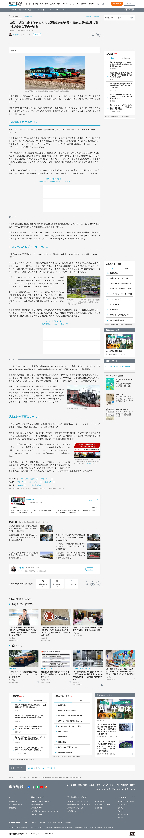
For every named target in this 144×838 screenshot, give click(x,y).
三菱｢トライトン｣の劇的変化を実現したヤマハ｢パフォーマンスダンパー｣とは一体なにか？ (23, 674)
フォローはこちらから (90, 463)
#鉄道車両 (20, 482)
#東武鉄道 (20, 485)
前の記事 (89, 17)
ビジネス (13, 10)
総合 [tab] (112, 58)
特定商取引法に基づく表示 (63, 827)
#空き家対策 (126, 366)
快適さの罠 (120, 394)
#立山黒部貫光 (33, 485)
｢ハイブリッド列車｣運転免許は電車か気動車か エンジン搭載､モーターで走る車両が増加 (70, 546)
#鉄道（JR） (48, 482)
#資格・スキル (45, 479)
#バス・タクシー (34, 482)
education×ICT (14, 801)
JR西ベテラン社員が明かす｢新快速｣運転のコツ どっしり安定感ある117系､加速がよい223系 (70, 537)
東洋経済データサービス (75, 808)
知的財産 (49, 827)
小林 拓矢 (16, 35)
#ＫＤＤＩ (109, 366)
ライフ (48, 10)
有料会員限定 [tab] (126, 58)
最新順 (35, 4)
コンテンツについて (124, 804)
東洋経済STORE (36, 808)
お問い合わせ (108, 827)
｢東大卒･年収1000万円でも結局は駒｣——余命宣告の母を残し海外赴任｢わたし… (121, 64)
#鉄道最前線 (28, 17)
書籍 (90, 4)
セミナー (73, 4)
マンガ (65, 4)
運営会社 (33, 822)
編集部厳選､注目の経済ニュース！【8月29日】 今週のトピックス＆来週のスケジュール (56, 674)
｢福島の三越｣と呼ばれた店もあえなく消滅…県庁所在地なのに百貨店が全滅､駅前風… (121, 75)
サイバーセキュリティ (16, 804)
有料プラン (121, 808)
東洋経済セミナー (73, 811)
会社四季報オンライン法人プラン (78, 804)
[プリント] (98, 35)
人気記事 (110, 54)
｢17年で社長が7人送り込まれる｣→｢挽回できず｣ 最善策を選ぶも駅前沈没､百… (121, 96)
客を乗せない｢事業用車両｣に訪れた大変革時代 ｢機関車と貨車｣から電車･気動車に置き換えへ (23, 555)
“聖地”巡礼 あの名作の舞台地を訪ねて (121, 283)
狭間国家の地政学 (122, 409)
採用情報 (42, 822)
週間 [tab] (126, 268)
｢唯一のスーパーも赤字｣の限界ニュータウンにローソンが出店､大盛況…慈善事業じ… (121, 107)
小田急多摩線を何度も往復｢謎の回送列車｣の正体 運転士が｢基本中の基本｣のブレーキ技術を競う (23, 528)
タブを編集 (131, 10)
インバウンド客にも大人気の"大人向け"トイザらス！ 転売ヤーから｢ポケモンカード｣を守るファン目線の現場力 (120, 671)
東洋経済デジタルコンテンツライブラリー (45, 811)
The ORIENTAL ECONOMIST (41, 801)
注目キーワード (111, 361)
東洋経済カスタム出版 (102, 804)
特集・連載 (44, 4)
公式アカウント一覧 (55, 822)
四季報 (82, 4)
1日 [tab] (113, 268)
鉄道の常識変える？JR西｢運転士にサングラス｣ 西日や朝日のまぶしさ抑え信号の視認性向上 (23, 537)
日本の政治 (114, 310)
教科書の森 (98, 808)
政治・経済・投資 (24, 10)
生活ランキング (115, 299)
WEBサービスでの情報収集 (18, 827)
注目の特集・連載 (112, 330)
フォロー (37, 35)
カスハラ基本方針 (96, 827)
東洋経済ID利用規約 (81, 827)
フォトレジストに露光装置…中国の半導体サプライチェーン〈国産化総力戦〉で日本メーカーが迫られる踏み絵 (106, 729)
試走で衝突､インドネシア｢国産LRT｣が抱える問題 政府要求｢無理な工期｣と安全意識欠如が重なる (70, 555)
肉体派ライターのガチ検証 (119, 278)
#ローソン (117, 366)
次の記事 (96, 17)
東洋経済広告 (99, 801)
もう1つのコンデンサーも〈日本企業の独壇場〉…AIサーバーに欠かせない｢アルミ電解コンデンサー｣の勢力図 (107, 746)
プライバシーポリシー (36, 827)
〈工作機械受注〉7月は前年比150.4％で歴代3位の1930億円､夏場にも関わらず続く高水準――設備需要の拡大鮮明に (88, 675)
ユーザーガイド (123, 814)
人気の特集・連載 (113, 264)
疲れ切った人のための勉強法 (124, 380)
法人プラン (121, 811)
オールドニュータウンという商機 (121, 294)
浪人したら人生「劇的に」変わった (121, 289)
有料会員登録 (117, 4)
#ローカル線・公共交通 (28, 479)
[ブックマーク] (93, 35)
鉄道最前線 (30, 499)
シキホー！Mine (36, 814)
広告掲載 (68, 822)
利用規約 (120, 817)
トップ (28, 4)
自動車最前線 (114, 304)
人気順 (52, 4)
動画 (59, 4)
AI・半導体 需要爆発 (117, 320)
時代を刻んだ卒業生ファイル (119, 315)
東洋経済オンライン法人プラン (77, 801)
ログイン (129, 4)
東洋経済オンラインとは (113, 18)
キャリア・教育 (38, 10)
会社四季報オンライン (38, 804)
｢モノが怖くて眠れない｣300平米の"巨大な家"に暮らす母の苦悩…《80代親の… (121, 85)
